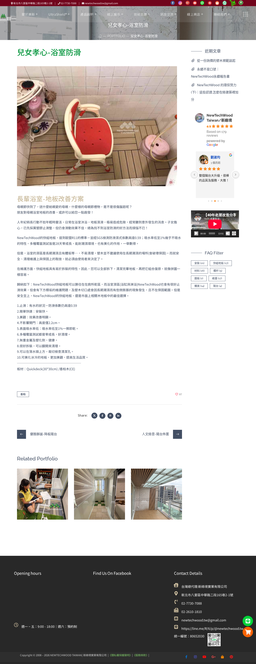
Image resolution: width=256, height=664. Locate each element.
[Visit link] (48, 626)
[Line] (248, 621)
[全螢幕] (234, 233)
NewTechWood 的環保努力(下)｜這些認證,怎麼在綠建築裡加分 (214, 92)
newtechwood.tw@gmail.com (101, 3)
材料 (199, 270)
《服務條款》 (140, 655)
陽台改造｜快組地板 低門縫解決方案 (42, 484)
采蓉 (227, 157)
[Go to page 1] (208, 200)
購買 (199, 285)
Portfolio (116, 36)
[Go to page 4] (218, 201)
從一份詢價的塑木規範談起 (216, 61)
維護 (217, 278)
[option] (42, 497)
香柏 (23, 394)
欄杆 (217, 270)
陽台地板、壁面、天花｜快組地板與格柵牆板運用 (156, 487)
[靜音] (228, 233)
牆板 (198, 278)
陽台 (217, 285)
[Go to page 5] (221, 200)
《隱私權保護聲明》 (120, 655)
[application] (215, 223)
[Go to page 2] (212, 201)
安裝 (199, 263)
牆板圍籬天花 (157, 501)
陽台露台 (41, 496)
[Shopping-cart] (248, 632)
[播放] (196, 233)
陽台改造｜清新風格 (99, 481)
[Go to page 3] (215, 201)
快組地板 (29, 496)
